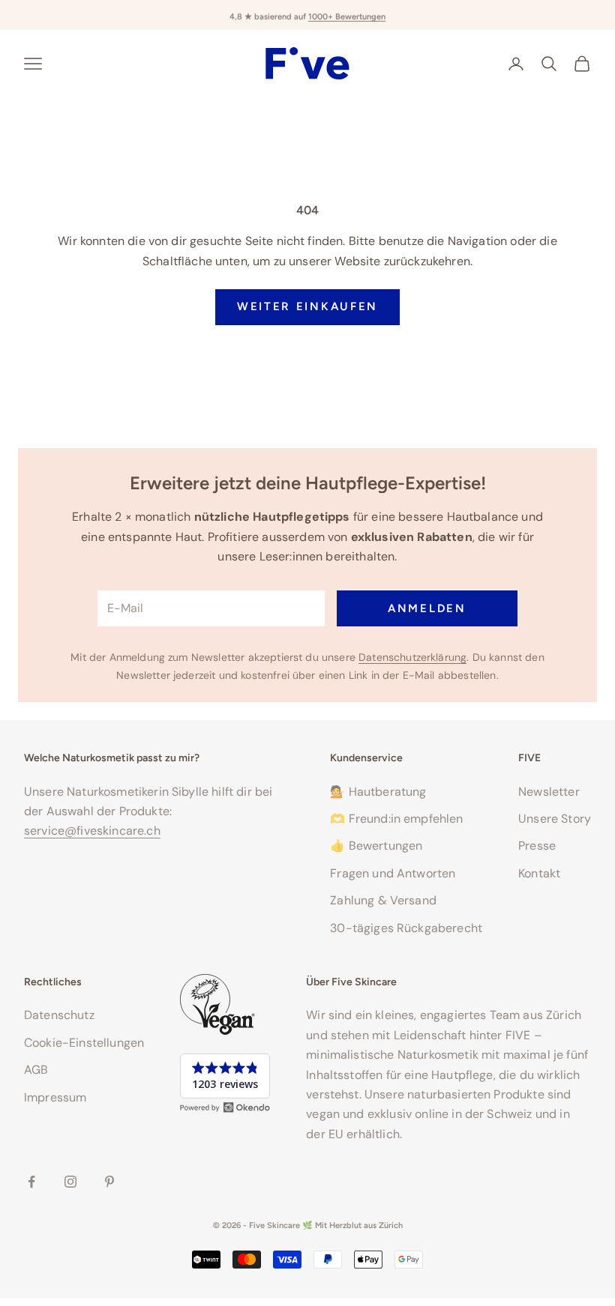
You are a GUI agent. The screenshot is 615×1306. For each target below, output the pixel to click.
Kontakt (539, 873)
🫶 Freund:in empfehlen (396, 818)
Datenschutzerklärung (412, 657)
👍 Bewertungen (376, 845)
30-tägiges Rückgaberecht (406, 928)
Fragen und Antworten (392, 873)
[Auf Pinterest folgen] (109, 1181)
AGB (36, 1069)
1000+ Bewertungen (347, 14)
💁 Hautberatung (378, 791)
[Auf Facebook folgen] (31, 1181)
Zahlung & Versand (383, 900)
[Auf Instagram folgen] (70, 1181)
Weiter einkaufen (307, 306)
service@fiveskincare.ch (92, 830)
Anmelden (427, 608)
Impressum (55, 1097)
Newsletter (549, 791)
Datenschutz (59, 1015)
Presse (537, 845)
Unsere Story (554, 818)
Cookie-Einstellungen (84, 1042)
